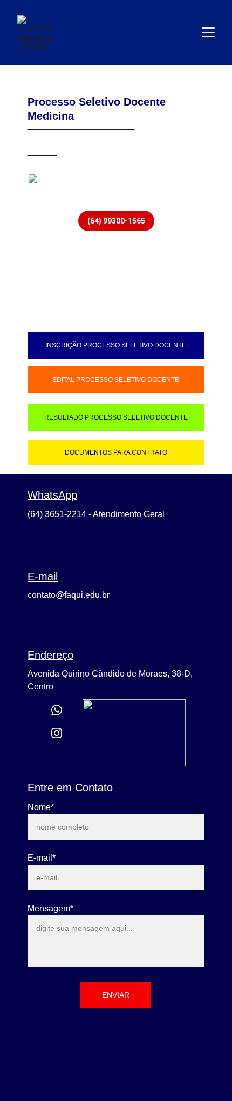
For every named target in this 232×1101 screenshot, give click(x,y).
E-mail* (42, 857)
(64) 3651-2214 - (60, 514)
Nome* (41, 807)
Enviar (115, 995)
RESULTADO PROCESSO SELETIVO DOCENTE (116, 417)
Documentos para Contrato (116, 452)
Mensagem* (50, 908)
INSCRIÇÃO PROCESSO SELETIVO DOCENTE (115, 345)
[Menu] (208, 32)
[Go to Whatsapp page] (56, 710)
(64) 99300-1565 (116, 221)
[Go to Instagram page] (56, 733)
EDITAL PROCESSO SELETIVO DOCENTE (115, 380)
